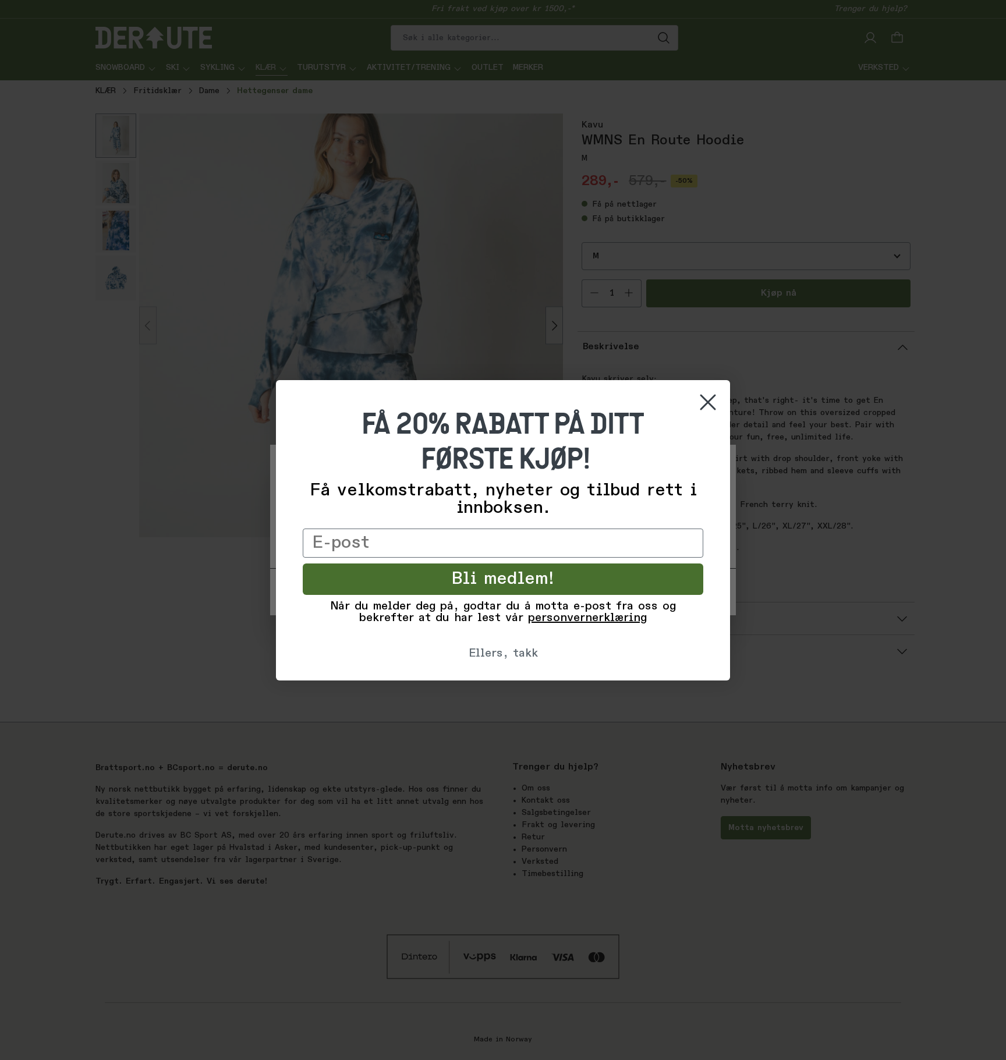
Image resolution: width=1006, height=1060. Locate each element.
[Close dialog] (707, 402)
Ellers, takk (503, 654)
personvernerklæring (587, 618)
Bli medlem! (503, 579)
